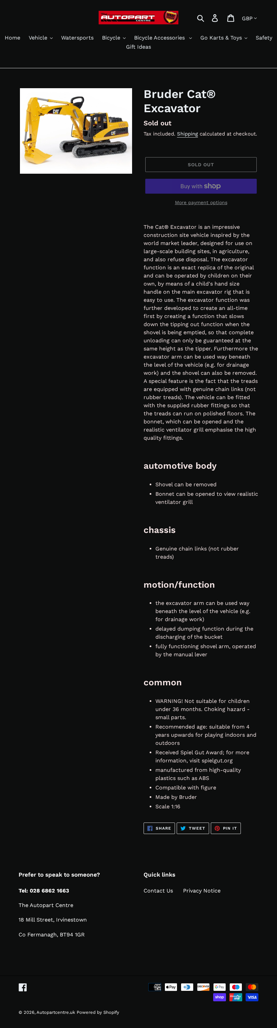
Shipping (187, 134)
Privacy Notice (202, 890)
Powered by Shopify (98, 1012)
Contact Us (158, 890)
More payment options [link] (201, 202)
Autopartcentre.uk (55, 1012)
